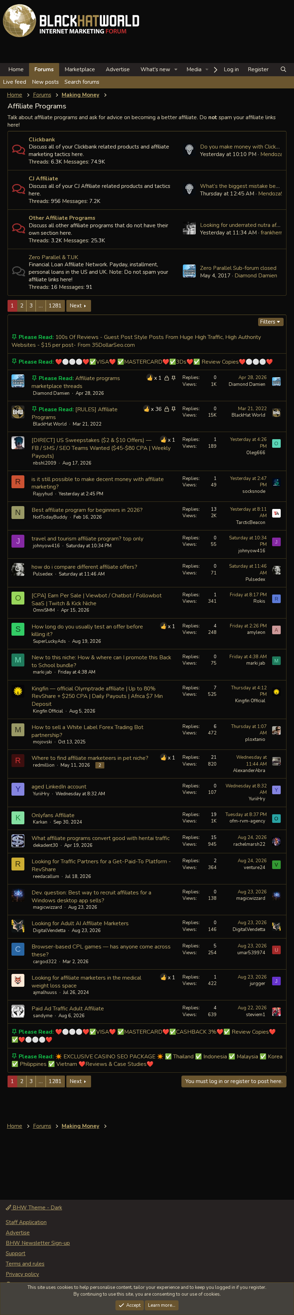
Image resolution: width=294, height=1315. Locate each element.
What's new (155, 69)
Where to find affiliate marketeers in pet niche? (90, 758)
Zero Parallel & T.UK (53, 257)
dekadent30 (45, 845)
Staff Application (26, 1222)
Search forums (82, 82)
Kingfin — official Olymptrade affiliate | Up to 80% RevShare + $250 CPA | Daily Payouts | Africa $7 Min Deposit (97, 696)
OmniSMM (44, 610)
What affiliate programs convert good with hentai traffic (101, 838)
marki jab (42, 672)
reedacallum (46, 876)
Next (76, 305)
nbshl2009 (44, 463)
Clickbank (42, 139)
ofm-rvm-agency (247, 821)
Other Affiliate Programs (62, 218)
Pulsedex (43, 574)
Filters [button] (267, 321)
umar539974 (251, 953)
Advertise (118, 69)
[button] (176, 69)
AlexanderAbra (249, 770)
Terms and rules (25, 1263)
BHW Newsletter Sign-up (38, 1243)
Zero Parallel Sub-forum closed (238, 268)
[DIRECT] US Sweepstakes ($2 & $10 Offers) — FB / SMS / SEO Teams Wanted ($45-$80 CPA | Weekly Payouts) (101, 447)
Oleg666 (255, 453)
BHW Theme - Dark (36, 1207)
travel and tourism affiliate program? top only (87, 538)
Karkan (40, 822)
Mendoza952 (276, 154)
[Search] (283, 69)
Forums (44, 69)
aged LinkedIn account (59, 786)
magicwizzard (47, 907)
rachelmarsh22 (249, 844)
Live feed (14, 82)
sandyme (42, 1016)
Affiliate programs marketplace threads (76, 382)
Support (15, 1253)
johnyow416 (46, 546)
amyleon (256, 632)
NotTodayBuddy (50, 517)
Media (193, 69)
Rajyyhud (43, 494)
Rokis (259, 601)
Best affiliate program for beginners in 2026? (87, 510)
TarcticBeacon (250, 522)
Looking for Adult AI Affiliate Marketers (80, 923)
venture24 (254, 867)
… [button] (41, 305)
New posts (45, 82)
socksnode (253, 491)
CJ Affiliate (43, 178)
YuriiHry (41, 794)
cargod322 (45, 962)
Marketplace (80, 69)
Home (16, 69)
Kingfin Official (48, 711)
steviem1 (255, 1014)
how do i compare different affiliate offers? (84, 567)
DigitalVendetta (49, 930)
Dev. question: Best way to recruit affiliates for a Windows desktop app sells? (91, 896)
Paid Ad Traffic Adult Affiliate (68, 1008)
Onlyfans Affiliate (53, 815)
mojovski (42, 742)
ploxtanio (255, 739)
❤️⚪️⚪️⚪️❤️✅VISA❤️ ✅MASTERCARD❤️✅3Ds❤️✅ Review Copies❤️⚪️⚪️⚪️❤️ (164, 361)
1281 (55, 305)
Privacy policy (22, 1274)
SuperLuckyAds (49, 641)
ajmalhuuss (45, 992)
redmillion (43, 765)
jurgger (257, 983)
